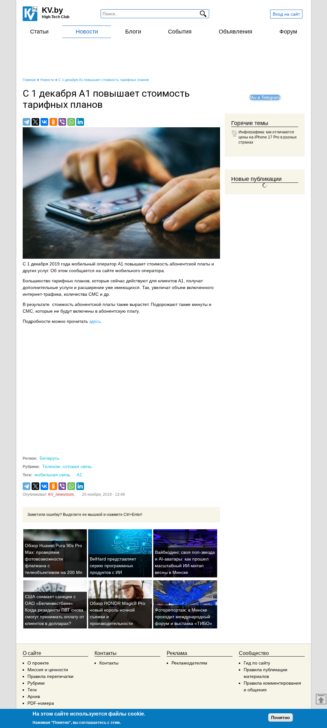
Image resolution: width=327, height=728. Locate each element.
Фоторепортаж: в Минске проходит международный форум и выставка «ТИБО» (183, 616)
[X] (35, 122)
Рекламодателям (189, 662)
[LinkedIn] (80, 122)
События (180, 31)
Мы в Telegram (264, 97)
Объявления (235, 31)
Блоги (133, 31)
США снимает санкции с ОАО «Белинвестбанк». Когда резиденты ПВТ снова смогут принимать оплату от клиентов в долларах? (54, 610)
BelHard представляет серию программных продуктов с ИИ (113, 565)
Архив (33, 696)
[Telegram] (26, 122)
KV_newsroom (61, 494)
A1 (79, 474)
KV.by (52, 10)
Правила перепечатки (50, 676)
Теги (32, 689)
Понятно (280, 717)
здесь (95, 321)
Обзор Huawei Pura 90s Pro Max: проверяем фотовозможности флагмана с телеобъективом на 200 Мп (53, 559)
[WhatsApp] (71, 122)
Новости (87, 31)
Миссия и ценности (47, 669)
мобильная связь (52, 474)
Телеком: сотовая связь (67, 466)
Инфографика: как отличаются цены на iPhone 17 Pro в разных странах (268, 137)
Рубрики (36, 683)
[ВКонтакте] (44, 122)
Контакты (108, 662)
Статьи (39, 31)
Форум (288, 31)
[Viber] (62, 122)
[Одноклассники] (53, 122)
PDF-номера (40, 703)
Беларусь (49, 458)
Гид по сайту (257, 662)
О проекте (38, 662)
